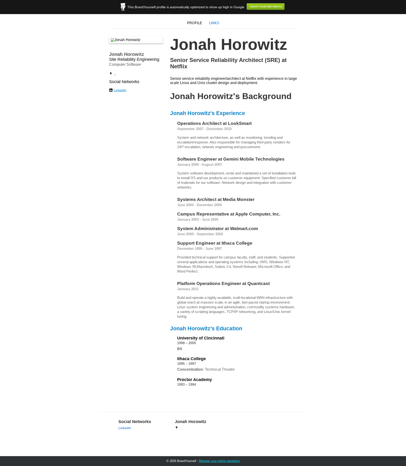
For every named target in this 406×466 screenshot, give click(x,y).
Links (214, 23)
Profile (194, 23)
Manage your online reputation (219, 461)
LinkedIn (120, 90)
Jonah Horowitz (126, 54)
